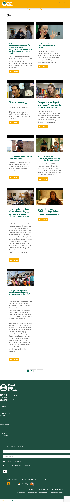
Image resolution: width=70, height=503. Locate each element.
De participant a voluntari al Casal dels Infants (20, 168)
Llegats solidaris (4, 433)
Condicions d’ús (43, 489)
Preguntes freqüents (5, 413)
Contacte (2, 418)
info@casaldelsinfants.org (7, 399)
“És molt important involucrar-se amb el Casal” (20, 115)
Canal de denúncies (56, 489)
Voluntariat (3, 431)
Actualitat (2, 415)
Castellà (19, 461)
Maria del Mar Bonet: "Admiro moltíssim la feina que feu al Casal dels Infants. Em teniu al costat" (49, 235)
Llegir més (14, 72)
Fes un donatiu (4, 428)
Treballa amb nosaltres (6, 411)
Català (11, 461)
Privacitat (32, 489)
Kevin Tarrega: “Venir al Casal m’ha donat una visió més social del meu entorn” (49, 168)
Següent (40, 371)
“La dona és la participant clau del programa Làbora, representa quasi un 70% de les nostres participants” (49, 115)
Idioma (5, 461)
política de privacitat (25, 465)
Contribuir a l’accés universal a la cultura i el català (49, 58)
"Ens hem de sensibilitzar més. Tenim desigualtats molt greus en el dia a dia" (20, 325)
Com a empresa (4, 435)
